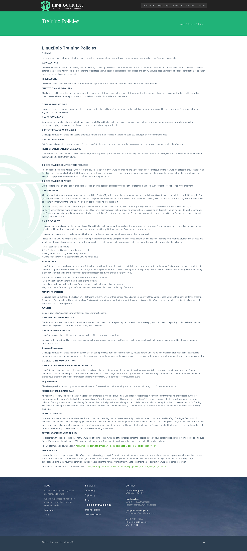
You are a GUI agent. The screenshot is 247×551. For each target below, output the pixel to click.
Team (46, 515)
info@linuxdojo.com (137, 522)
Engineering (163, 5)
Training (177, 5)
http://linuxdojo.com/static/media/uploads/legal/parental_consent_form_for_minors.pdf (127, 466)
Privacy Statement (93, 515)
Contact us (133, 525)
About (189, 5)
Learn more (49, 510)
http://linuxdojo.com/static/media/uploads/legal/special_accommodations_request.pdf (116, 446)
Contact (201, 5)
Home (182, 24)
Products (148, 5)
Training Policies (92, 510)
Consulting (90, 490)
